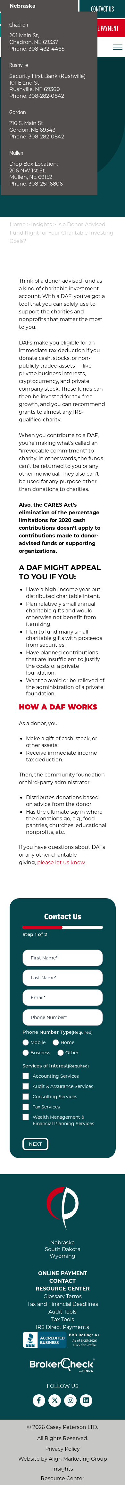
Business (40, 1052)
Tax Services (46, 1107)
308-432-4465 (46, 48)
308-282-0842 (46, 95)
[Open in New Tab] (62, 1339)
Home (18, 224)
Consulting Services (55, 1096)
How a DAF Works (58, 706)
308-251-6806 (46, 183)
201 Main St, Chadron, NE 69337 (33, 38)
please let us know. (61, 862)
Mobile (38, 1042)
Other (72, 1052)
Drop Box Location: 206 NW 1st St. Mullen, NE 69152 (33, 170)
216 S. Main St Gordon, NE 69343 (32, 126)
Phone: (19, 48)
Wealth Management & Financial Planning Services (63, 1120)
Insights (41, 224)
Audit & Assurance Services (63, 1086)
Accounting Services (56, 1076)
